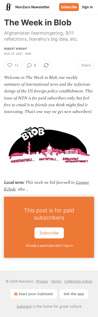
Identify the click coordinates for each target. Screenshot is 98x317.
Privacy (42, 281)
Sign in (87, 7)
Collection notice (78, 281)
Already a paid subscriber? (49, 245)
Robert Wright (15, 48)
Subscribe (69, 7)
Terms (56, 281)
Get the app (74, 293)
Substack (24, 306)
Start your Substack (36, 293)
